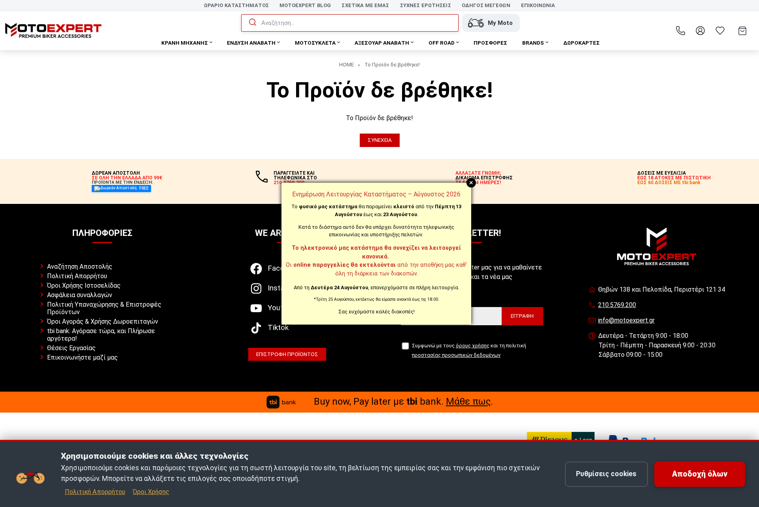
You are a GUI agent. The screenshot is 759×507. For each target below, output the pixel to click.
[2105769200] (680, 31)
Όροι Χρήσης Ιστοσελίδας (84, 285)
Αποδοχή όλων (699, 474)
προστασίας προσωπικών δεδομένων (456, 355)
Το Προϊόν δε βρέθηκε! (392, 64)
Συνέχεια (380, 140)
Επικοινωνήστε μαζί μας (82, 357)
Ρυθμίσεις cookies (606, 474)
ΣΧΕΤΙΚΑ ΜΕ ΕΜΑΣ (365, 5)
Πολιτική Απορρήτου (77, 276)
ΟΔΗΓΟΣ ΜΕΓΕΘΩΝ (486, 5)
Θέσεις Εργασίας (71, 348)
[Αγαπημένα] (720, 31)
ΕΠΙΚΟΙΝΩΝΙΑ (538, 5)
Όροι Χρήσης (151, 492)
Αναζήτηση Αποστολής (79, 266)
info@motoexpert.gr (626, 320)
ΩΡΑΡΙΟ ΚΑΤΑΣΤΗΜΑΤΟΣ (236, 5)
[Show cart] (742, 31)
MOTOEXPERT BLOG (305, 5)
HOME (346, 64)
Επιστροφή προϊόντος (287, 354)
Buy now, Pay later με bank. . (403, 401)
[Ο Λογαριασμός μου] (700, 31)
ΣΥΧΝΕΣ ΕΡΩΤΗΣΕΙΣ (425, 5)
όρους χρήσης (472, 346)
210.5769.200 (617, 305)
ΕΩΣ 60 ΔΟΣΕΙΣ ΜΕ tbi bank (668, 182)
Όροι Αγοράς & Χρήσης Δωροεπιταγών (102, 321)
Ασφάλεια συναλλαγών (79, 295)
